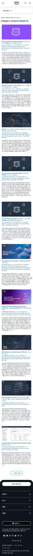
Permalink (26, 48)
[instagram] (10, 536)
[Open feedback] (31, 278)
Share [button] (5, 49)
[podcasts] (18, 536)
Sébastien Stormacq (8, 176)
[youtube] (15, 536)
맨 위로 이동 (15, 540)
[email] (21, 536)
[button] (16, 10)
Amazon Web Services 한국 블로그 (11, 17)
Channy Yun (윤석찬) (9, 446)
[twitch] (12, 536)
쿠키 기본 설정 (6, 548)
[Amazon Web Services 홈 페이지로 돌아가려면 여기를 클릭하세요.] (16, 3)
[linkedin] (7, 536)
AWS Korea (6, 133)
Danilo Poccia (7, 264)
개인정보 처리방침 (7, 545)
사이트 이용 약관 (17, 545)
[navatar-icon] (30, 3)
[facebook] (4, 536)
